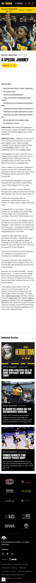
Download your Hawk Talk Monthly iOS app (18, 112)
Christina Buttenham (13, 296)
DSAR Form (22, 568)
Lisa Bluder (10, 147)
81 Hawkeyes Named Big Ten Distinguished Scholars (17, 410)
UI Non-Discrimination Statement (13, 575)
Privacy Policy (6, 564)
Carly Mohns (28, 300)
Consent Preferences (20, 564)
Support (22, 10)
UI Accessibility (6, 578)
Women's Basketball (9, 55)
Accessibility (18, 578)
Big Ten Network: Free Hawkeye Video (16, 120)
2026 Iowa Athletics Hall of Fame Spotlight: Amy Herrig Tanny (17, 372)
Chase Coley (12, 298)
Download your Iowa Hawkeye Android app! (18, 108)
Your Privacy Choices (8, 571)
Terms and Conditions (9, 568)
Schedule (29, 10)
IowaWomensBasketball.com (13, 95)
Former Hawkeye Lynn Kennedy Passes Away (14, 456)
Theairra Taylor (25, 150)
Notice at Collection (25, 571)
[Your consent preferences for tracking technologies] (3, 579)
